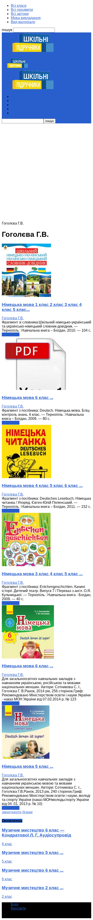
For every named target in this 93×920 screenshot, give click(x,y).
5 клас (7, 861)
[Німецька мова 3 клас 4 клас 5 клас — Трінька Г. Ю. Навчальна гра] (26, 565)
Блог (15, 904)
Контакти (18, 908)
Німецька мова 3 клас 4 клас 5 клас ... (42, 573)
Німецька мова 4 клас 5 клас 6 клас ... (42, 485)
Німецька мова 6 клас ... (27, 397)
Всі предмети (22, 10)
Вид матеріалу (23, 22)
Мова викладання (26, 18)
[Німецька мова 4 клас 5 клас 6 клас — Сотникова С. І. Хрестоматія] (26, 477)
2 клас (7, 896)
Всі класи (18, 5)
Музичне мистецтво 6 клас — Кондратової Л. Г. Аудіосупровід (36, 832)
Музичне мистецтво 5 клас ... (32, 852)
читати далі (10, 334)
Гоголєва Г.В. (13, 318)
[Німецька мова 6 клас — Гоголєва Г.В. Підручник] (28, 657)
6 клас (7, 844)
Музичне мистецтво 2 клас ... (32, 887)
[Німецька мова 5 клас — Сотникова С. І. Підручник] (25, 757)
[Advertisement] (46, 172)
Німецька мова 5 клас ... (27, 766)
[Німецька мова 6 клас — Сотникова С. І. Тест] (36, 389)
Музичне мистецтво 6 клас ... (32, 870)
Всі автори (20, 14)
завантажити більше (17, 812)
